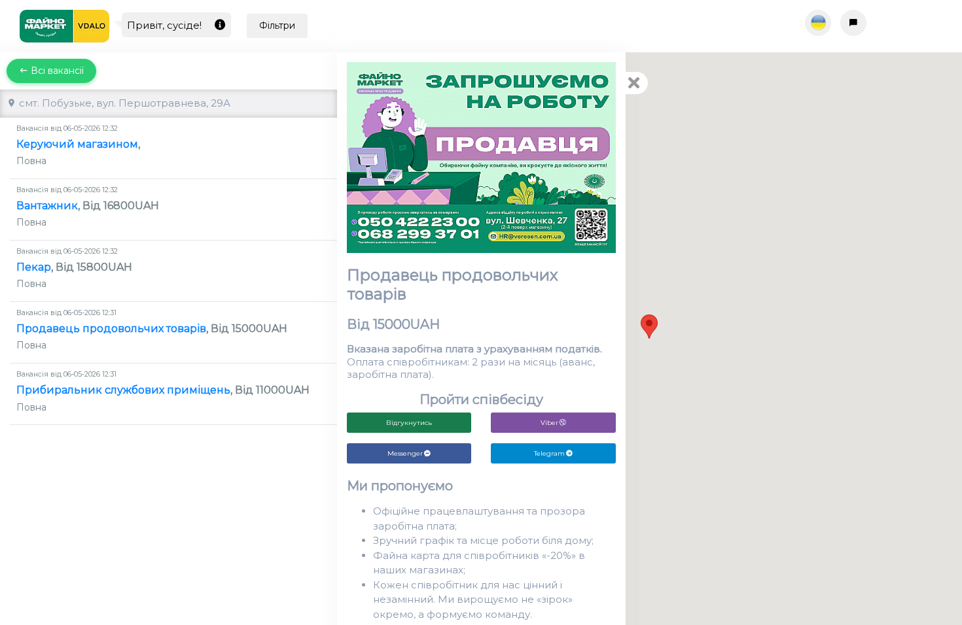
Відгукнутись (409, 422)
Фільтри (277, 25)
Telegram (549, 453)
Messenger (405, 453)
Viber (549, 422)
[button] (649, 326)
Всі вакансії (56, 70)
